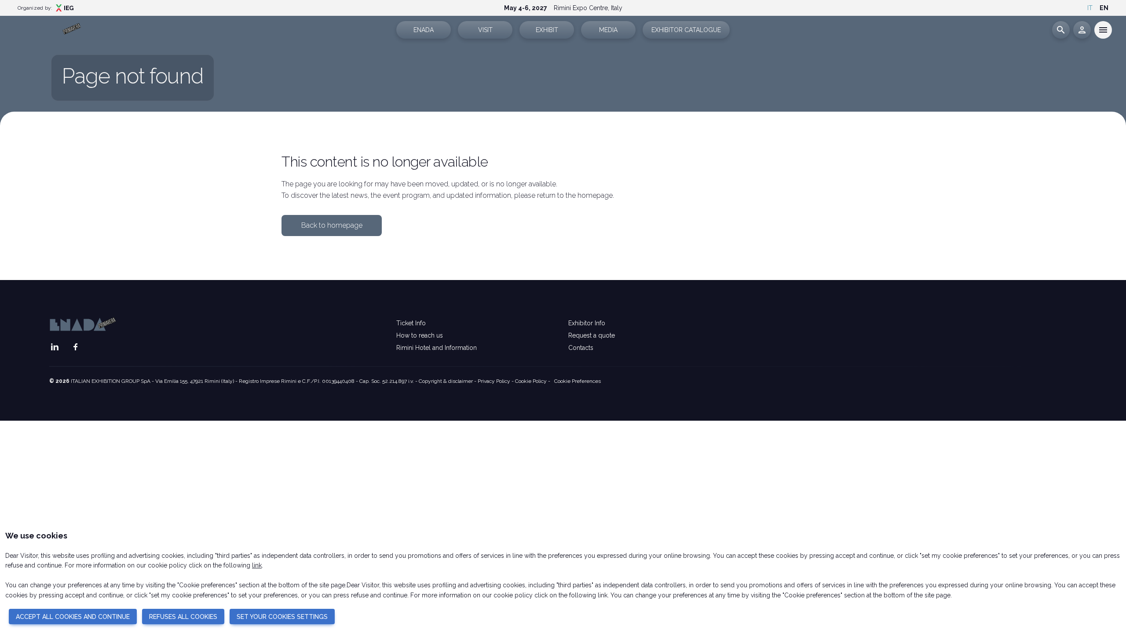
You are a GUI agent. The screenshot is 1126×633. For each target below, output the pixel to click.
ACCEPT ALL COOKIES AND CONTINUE (73, 616)
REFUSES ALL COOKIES (183, 616)
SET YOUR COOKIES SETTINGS (282, 616)
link (257, 565)
